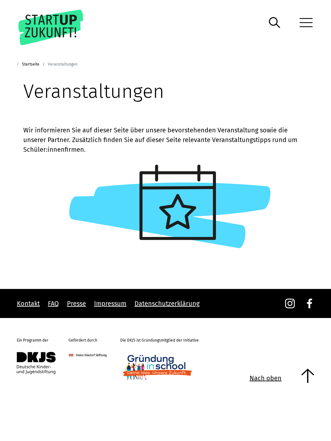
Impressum (110, 303)
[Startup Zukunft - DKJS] (59, 27)
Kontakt (28, 303)
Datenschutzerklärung (166, 303)
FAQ (53, 303)
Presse (76, 303)
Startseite (30, 64)
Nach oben (266, 378)
